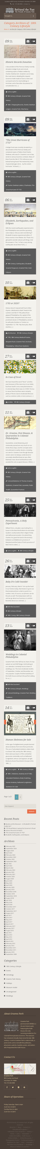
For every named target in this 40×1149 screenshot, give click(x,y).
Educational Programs (20, 1129)
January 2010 (10, 952)
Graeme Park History (13, 979)
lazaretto (25, 485)
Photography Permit (12, 1140)
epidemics (9, 485)
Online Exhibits (13, 1138)
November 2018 (11, 892)
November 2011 (11, 950)
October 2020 (10, 877)
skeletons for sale (12, 787)
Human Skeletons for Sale (18, 739)
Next (35, 722)
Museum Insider (11, 987)
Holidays (9, 983)
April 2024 (9, 853)
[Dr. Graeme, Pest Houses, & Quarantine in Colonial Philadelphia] (20, 429)
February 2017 (10, 926)
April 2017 (9, 922)
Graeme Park (16, 109)
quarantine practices (17, 490)
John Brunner (11, 333)
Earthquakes (20, 264)
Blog (19, 1127)
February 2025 (10, 846)
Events (8, 971)
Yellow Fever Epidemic (22, 346)
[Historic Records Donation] (20, 58)
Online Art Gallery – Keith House (19, 1136)
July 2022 (9, 864)
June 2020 (9, 881)
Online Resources (25, 1138)
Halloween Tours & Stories (16, 1131)
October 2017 (10, 909)
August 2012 (10, 930)
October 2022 (10, 859)
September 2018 (11, 896)
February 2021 (10, 874)
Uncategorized (11, 992)
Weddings (25, 689)
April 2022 (9, 866)
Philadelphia (10, 346)
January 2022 (10, 872)
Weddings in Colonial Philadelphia (16, 655)
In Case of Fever (13, 377)
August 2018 (10, 898)
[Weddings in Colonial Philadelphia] (20, 650)
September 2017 (11, 911)
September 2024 (11, 848)
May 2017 (9, 920)
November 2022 (11, 857)
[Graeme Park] (20, 9)
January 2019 (10, 889)
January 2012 (10, 946)
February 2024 (10, 855)
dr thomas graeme (26, 481)
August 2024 (10, 851)
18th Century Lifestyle (14, 96)
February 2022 (10, 870)
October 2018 (10, 894)
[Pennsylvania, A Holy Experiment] (20, 516)
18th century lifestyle (23, 615)
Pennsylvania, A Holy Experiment (16, 522)
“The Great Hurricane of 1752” (15, 833)
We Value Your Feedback (15, 1144)
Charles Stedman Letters (16, 185)
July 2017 (9, 915)
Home (6, 29)
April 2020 (9, 885)
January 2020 (10, 887)
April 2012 (9, 939)
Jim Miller (10, 402)
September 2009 (11, 954)
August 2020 (10, 879)
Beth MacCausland (13, 607)
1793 (9, 337)
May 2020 (9, 883)
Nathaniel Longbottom (24, 782)
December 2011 (11, 948)
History (29, 1131)
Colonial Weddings (14, 693)
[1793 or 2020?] (20, 299)
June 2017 (9, 918)
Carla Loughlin (11, 92)
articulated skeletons (13, 778)
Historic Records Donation (19, 62)
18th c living (11, 615)
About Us (12, 1127)
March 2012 (9, 941)
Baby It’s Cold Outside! (17, 581)
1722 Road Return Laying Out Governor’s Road (20, 828)
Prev (5, 722)
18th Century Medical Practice (20, 337)
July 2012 (9, 933)
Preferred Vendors (27, 1140)
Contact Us (27, 4)
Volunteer (29, 1142)
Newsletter (25, 1134)
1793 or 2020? (12, 303)
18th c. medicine (13, 774)
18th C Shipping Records (15, 105)
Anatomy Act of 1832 (25, 774)
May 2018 (9, 902)
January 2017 (10, 928)
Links (18, 1134)
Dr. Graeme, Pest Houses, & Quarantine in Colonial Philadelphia (19, 436)
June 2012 (9, 935)
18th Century (12, 264)
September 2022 (11, 861)
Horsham (28, 342)
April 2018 (9, 905)
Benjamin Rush (11, 342)
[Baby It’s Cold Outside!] (20, 577)
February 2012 (10, 943)
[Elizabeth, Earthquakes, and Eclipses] (20, 216)
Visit (22, 1142)
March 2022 (9, 868)
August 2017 (10, 913)
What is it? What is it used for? (19, 1147)
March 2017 (9, 924)
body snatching (25, 778)
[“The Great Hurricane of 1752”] (20, 136)
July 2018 (9, 900)
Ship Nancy (24, 109)
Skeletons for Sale (13, 1142)
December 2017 (11, 907)
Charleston (27, 185)
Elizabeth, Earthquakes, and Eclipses (17, 835)
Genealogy (10, 975)
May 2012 (9, 937)
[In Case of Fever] (20, 373)
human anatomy (11, 782)
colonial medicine (13, 481)
